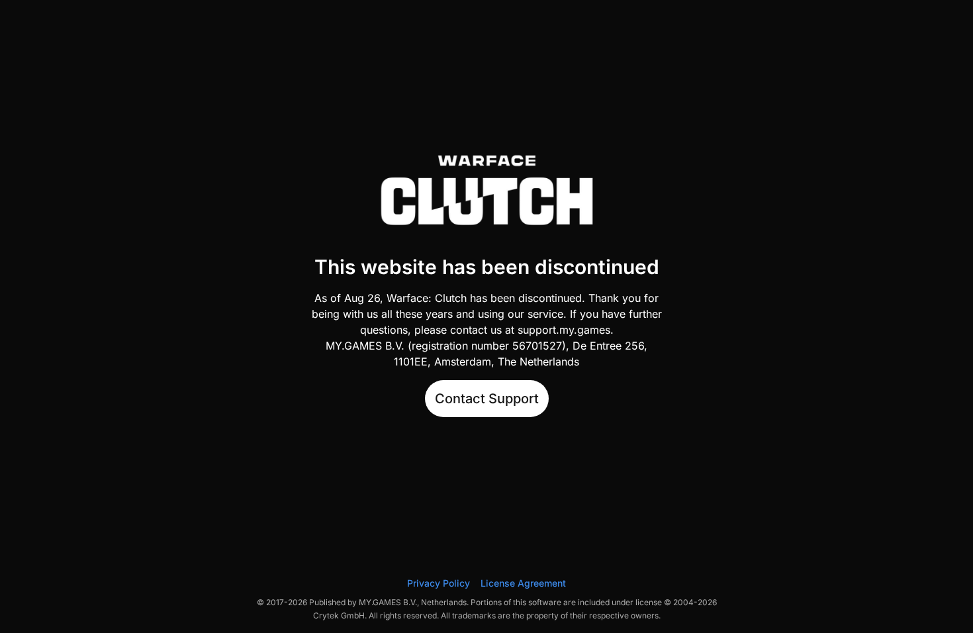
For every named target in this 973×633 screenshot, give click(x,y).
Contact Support (487, 399)
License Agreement (523, 583)
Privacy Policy (438, 583)
